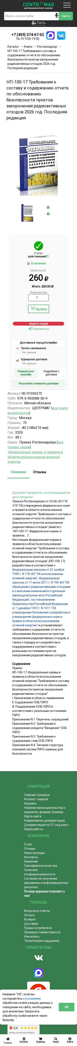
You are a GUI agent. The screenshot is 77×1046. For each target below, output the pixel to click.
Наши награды (34, 853)
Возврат (30, 919)
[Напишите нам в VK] (61, 35)
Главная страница (37, 795)
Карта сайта (32, 816)
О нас (28, 844)
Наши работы (33, 829)
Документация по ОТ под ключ (46, 825)
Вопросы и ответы (37, 911)
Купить (41, 309)
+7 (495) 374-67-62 (28, 34)
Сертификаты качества (40, 865)
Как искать (32, 936)
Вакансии (31, 861)
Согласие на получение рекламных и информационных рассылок (46, 883)
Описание (18, 472)
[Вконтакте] (38, 958)
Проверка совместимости (42, 932)
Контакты (31, 857)
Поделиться (40, 328)
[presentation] (48, 207)
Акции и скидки (38, 323)
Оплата (29, 915)
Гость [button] (41, 23)
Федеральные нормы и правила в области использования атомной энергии (35, 457)
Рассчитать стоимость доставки (38, 383)
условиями (33, 998)
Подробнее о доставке (51, 373)
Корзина (30, 803)
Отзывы (39, 472)
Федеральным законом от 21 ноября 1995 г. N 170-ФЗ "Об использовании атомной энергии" (38, 574)
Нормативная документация (44, 820)
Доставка (31, 923)
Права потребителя (38, 928)
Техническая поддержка (41, 940)
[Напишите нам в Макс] (50, 35)
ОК (67, 1007)
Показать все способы (26, 373)
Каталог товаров (36, 799)
